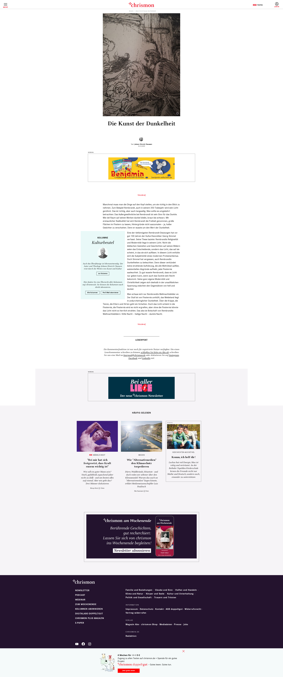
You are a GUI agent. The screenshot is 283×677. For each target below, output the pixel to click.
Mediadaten (166, 624)
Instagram (174, 355)
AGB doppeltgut (174, 609)
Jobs (185, 624)
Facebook (132, 358)
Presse (177, 624)
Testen (258, 5)
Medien (141, 455)
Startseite (131, 11)
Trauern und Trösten (165, 597)
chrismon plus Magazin (89, 618)
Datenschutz (146, 609)
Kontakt (159, 609)
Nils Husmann (138, 491)
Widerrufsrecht (193, 609)
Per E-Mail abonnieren (110, 293)
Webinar (80, 599)
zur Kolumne (102, 273)
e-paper (79, 623)
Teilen (141, 195)
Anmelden (277, 5)
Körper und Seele (155, 593)
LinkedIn (146, 358)
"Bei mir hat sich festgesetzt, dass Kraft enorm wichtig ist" (97, 463)
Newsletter (82, 590)
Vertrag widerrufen (136, 613)
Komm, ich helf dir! (183, 457)
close (183, 651)
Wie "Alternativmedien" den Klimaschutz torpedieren (141, 463)
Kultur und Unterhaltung (180, 593)
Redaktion (131, 636)
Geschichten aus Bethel (183, 452)
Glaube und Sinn (164, 590)
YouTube (76, 644)
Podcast (80, 595)
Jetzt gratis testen (128, 670)
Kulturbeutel (103, 242)
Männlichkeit (99, 455)
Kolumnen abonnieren (89, 609)
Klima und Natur (134, 593)
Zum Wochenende (85, 604)
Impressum (132, 609)
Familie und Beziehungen (139, 590)
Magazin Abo (132, 624)
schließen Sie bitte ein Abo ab (155, 352)
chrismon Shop (149, 624)
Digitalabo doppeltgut (89, 613)
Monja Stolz (94, 488)
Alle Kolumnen (92, 293)
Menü (5, 7)
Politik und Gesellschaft (139, 597)
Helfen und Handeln (186, 590)
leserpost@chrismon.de (134, 355)
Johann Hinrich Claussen (143, 144)
